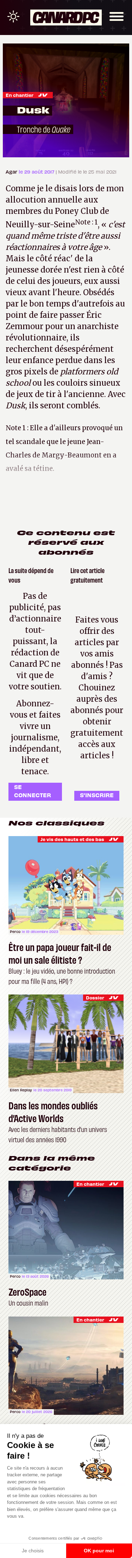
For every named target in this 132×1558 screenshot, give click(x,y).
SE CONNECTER (32, 790)
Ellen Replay (21, 1090)
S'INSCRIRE (97, 794)
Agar (12, 172)
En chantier (19, 95)
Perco (15, 931)
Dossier (95, 997)
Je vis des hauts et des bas (72, 839)
